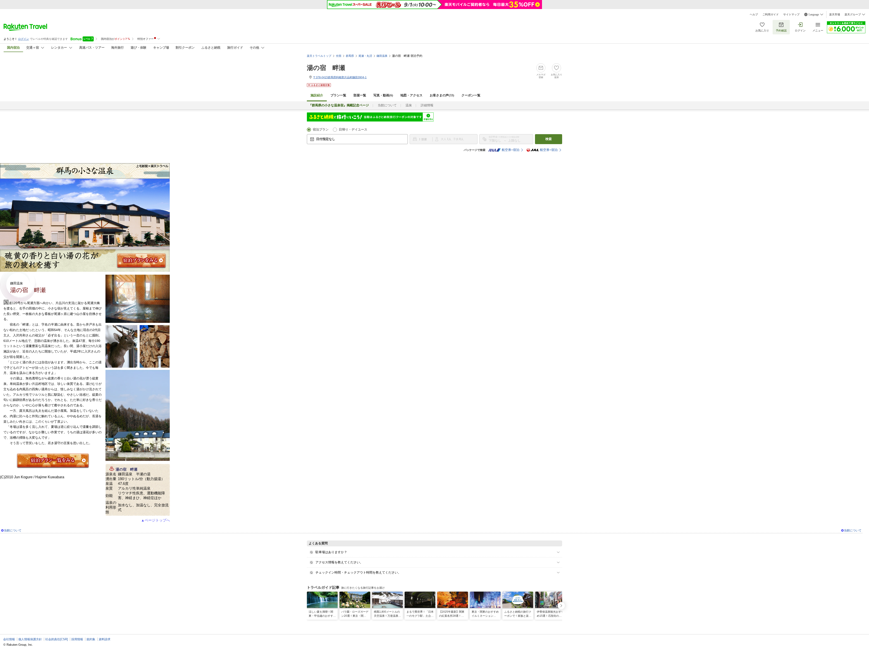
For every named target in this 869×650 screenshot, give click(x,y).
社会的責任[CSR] (56, 639)
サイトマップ (791, 14)
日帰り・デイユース (353, 129)
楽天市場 (834, 14)
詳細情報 (427, 105)
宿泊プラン (321, 129)
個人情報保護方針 (30, 639)
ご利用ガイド (770, 14)
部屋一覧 (359, 95)
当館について (387, 105)
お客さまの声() (442, 95)
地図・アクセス (411, 95)
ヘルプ (754, 14)
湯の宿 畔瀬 (326, 67)
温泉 (409, 105)
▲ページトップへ (155, 520)
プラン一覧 (338, 95)
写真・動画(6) (383, 95)
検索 (548, 139)
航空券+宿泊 (510, 150)
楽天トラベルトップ (319, 55)
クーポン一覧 (470, 95)
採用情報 (77, 639)
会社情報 (9, 639)
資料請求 (104, 639)
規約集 (90, 639)
